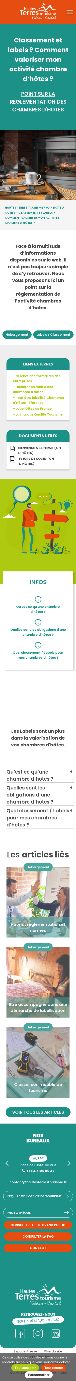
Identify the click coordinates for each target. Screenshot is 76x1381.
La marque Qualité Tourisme (39, 414)
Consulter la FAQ (38, 1236)
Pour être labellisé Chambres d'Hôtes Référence (38, 400)
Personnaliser (38, 1375)
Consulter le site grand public (38, 1225)
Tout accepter (25, 1368)
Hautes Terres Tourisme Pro (27, 208)
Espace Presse (25, 1351)
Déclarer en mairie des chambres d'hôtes (33, 389)
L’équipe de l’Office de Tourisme (34, 1196)
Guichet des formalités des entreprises (37, 378)
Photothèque (19, 1212)
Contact (38, 1248)
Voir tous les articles (38, 1112)
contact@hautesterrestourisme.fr (38, 1182)
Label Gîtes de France (34, 408)
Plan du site (53, 1351)
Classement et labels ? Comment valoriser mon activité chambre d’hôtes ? (32, 218)
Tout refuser (53, 1368)
